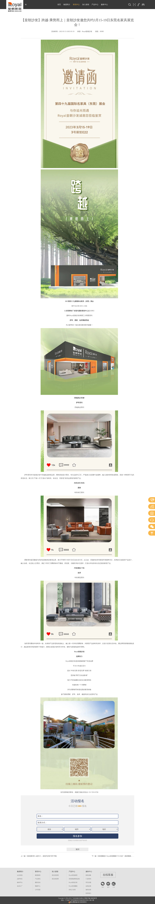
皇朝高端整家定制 (74, 879)
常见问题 (88, 882)
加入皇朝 (85, 4)
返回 (77, 849)
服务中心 (104, 4)
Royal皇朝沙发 (73, 882)
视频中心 (37, 886)
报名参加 (77, 836)
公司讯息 (37, 889)
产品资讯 (37, 879)
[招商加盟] (143, 4)
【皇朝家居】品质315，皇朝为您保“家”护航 (41, 856)
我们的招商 (55, 875)
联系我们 (88, 893)
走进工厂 (19, 886)
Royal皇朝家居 (73, 875)
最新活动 (37, 882)
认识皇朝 (19, 875)
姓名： (40, 816)
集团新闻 (37, 875)
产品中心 (95, 4)
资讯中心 (76, 4)
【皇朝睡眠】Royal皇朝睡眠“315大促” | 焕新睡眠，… (115, 856)
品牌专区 (19, 879)
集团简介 (66, 4)
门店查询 (88, 879)
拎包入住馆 (72, 889)
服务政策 (88, 889)
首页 (59, 4)
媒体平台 (19, 882)
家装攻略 (88, 875)
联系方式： (42, 823)
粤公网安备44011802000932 (78, 902)
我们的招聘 (55, 879)
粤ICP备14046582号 (91, 898)
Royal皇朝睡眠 (73, 886)
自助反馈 (88, 886)
